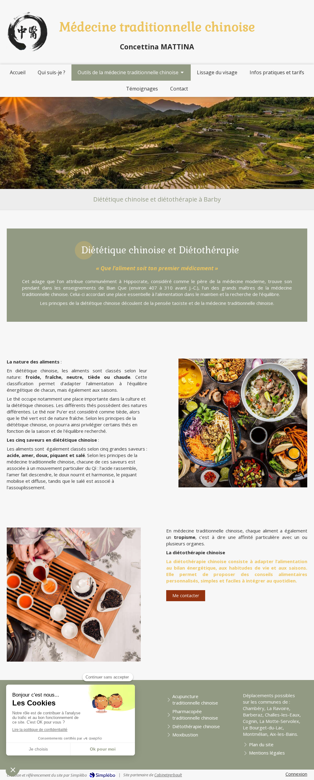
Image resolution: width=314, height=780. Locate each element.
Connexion (296, 774)
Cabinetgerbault (168, 775)
